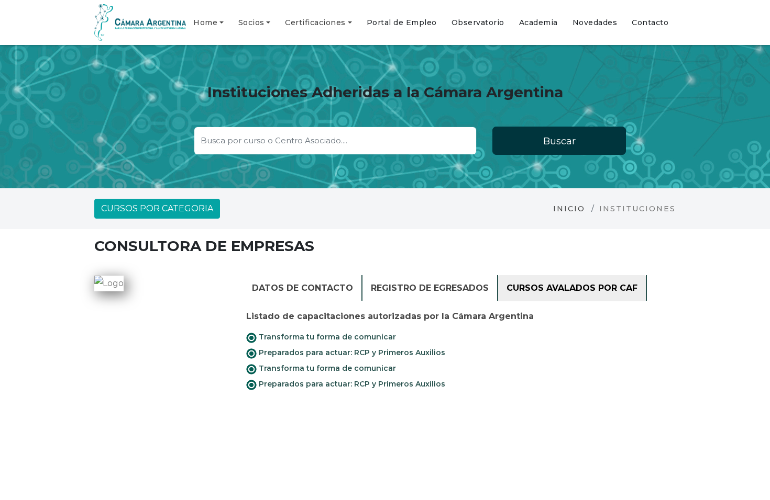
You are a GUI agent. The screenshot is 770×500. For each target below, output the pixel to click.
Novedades (595, 22)
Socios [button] (251, 22)
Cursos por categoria (157, 208)
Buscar (559, 141)
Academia (538, 22)
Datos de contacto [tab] (302, 288)
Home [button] (205, 22)
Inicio (569, 208)
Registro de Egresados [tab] (430, 288)
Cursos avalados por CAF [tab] (572, 288)
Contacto (650, 22)
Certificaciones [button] (315, 22)
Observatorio (478, 22)
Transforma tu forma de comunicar (326, 337)
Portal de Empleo (402, 22)
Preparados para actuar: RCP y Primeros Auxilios (351, 352)
